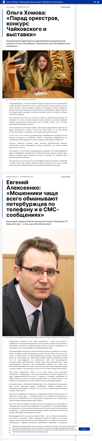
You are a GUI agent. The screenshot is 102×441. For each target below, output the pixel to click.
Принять (84, 429)
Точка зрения (65, 7)
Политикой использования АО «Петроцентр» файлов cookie (30, 431)
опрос (16, 416)
